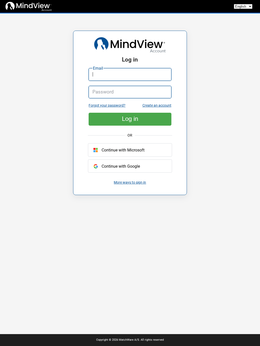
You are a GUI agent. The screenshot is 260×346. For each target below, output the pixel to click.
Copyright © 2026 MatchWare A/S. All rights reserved (130, 339)
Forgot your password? (107, 105)
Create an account (156, 105)
